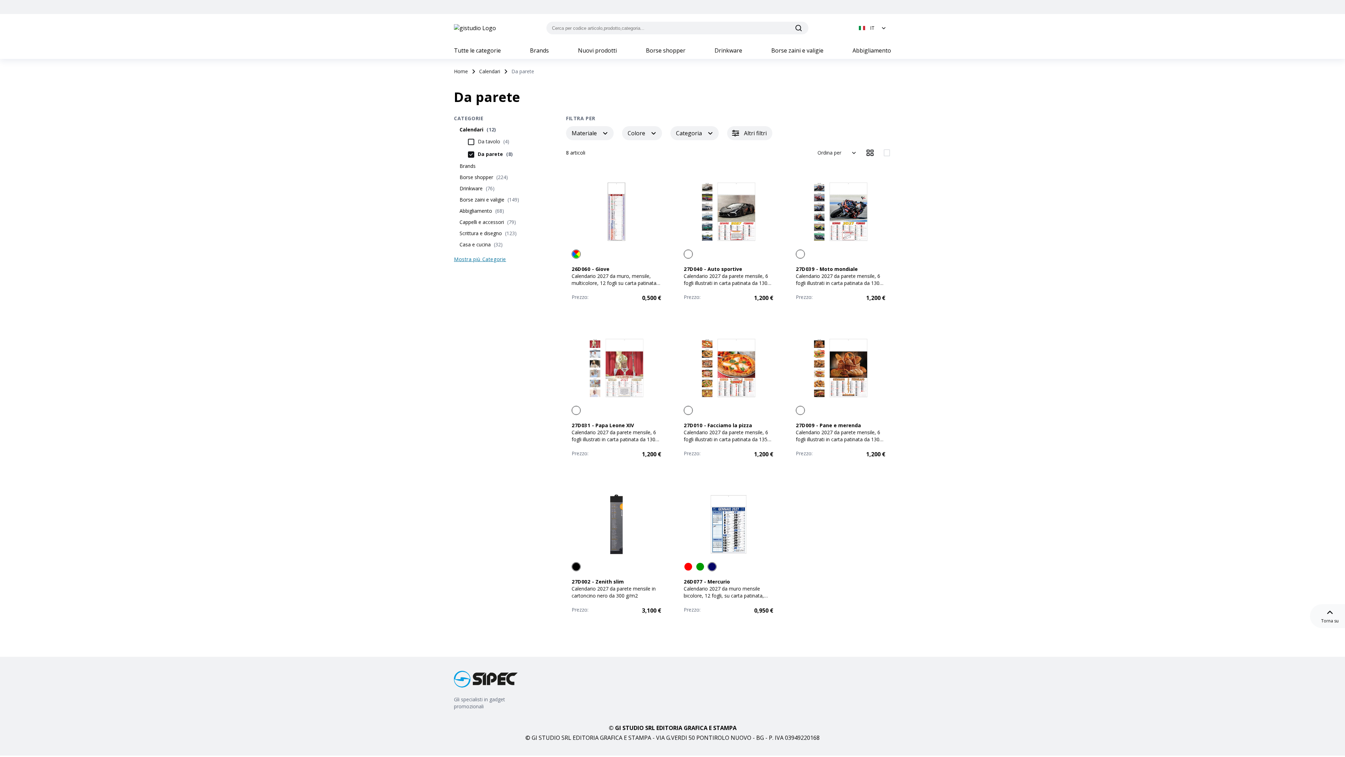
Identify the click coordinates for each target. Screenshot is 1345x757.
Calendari (489, 71)
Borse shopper (665, 50)
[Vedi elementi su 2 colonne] (887, 153)
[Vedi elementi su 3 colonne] (870, 153)
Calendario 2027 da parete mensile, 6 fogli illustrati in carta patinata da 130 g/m (726, 283)
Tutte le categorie (477, 50)
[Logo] (475, 28)
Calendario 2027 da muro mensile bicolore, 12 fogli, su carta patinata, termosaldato (724, 595)
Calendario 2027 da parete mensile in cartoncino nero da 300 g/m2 (614, 592)
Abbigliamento (872, 50)
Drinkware (728, 50)
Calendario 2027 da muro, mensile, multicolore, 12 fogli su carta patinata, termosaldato (615, 283)
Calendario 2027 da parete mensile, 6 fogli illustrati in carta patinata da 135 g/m (726, 439)
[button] (873, 28)
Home (461, 71)
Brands (539, 50)
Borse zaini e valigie (797, 50)
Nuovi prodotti (597, 50)
